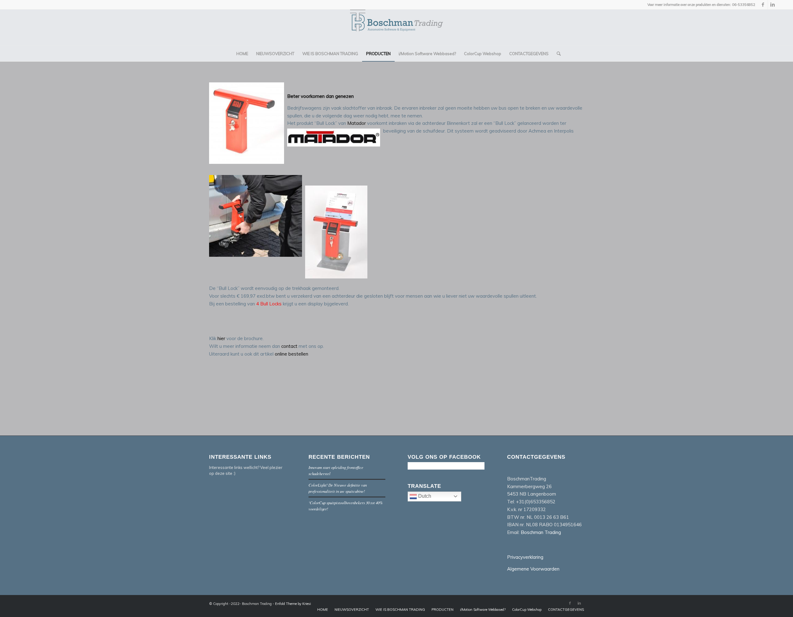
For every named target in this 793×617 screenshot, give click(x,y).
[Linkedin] (772, 4)
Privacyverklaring (525, 557)
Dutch (424, 496)
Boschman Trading (541, 532)
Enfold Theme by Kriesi (293, 604)
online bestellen (291, 354)
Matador (357, 123)
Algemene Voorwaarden (533, 569)
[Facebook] (763, 4)
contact (289, 346)
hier (221, 338)
